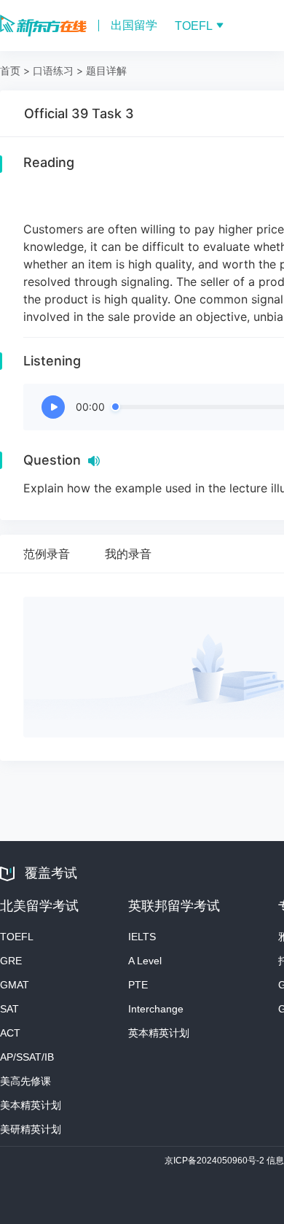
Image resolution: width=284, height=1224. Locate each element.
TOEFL (16, 936)
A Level (145, 961)
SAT (9, 1009)
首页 (10, 70)
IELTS (142, 936)
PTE (138, 985)
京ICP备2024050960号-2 (216, 1160)
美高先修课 (25, 1081)
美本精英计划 (30, 1105)
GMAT (14, 985)
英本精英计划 (158, 1033)
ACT (10, 1033)
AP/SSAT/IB (27, 1057)
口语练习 (53, 70)
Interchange (156, 1009)
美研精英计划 (30, 1129)
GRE (11, 961)
